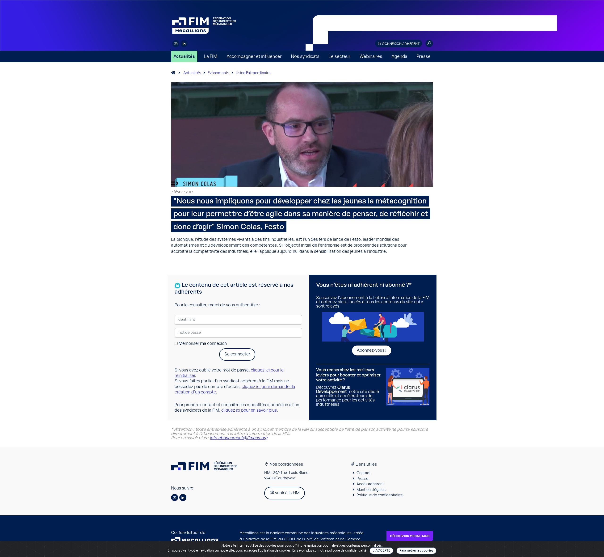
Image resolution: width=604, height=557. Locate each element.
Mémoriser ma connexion (202, 344)
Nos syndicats (305, 56)
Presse (423, 56)
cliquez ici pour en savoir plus (249, 410)
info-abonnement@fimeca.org (238, 438)
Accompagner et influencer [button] (254, 56)
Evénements (218, 73)
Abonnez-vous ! (371, 350)
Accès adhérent (370, 484)
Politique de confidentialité (380, 495)
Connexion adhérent (400, 44)
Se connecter (237, 354)
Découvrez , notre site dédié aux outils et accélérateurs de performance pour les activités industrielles (348, 387)
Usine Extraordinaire (253, 73)
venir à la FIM (287, 493)
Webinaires (371, 56)
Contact (364, 473)
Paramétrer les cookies (416, 550)
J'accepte (381, 550)
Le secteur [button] (339, 56)
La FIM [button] (210, 56)
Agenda (399, 56)
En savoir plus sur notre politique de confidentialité (329, 550)
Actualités (184, 56)
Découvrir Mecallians (409, 536)
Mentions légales (371, 490)
